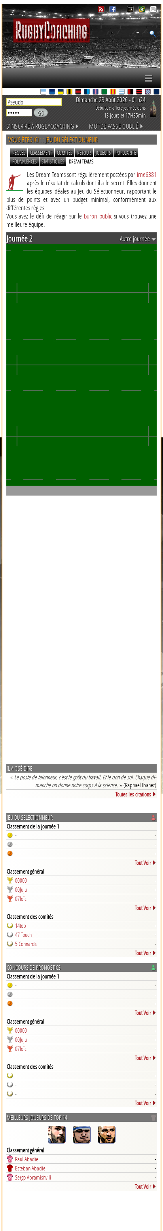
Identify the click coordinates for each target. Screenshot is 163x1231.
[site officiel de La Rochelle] (70, 92)
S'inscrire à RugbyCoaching (40, 126)
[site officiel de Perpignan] (113, 92)
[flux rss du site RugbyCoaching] (102, 10)
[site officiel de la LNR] (131, 10)
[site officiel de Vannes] (157, 92)
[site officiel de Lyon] (78, 92)
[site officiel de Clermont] (61, 92)
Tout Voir (143, 862)
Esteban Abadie (30, 1168)
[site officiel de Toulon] (131, 92)
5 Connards (26, 944)
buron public (98, 215)
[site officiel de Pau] (104, 92)
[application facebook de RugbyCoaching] (113, 10)
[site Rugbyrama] (142, 10)
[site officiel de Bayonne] (43, 92)
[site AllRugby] (153, 10)
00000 (21, 880)
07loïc (21, 898)
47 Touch (23, 934)
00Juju (21, 889)
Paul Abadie (26, 1159)
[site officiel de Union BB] (148, 92)
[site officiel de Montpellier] (87, 92)
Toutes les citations (133, 794)
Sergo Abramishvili (33, 1177)
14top (20, 925)
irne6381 (147, 174)
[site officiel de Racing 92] (122, 92)
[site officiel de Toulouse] (139, 92)
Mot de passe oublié (113, 126)
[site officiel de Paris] (96, 92)
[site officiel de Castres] (52, 92)
